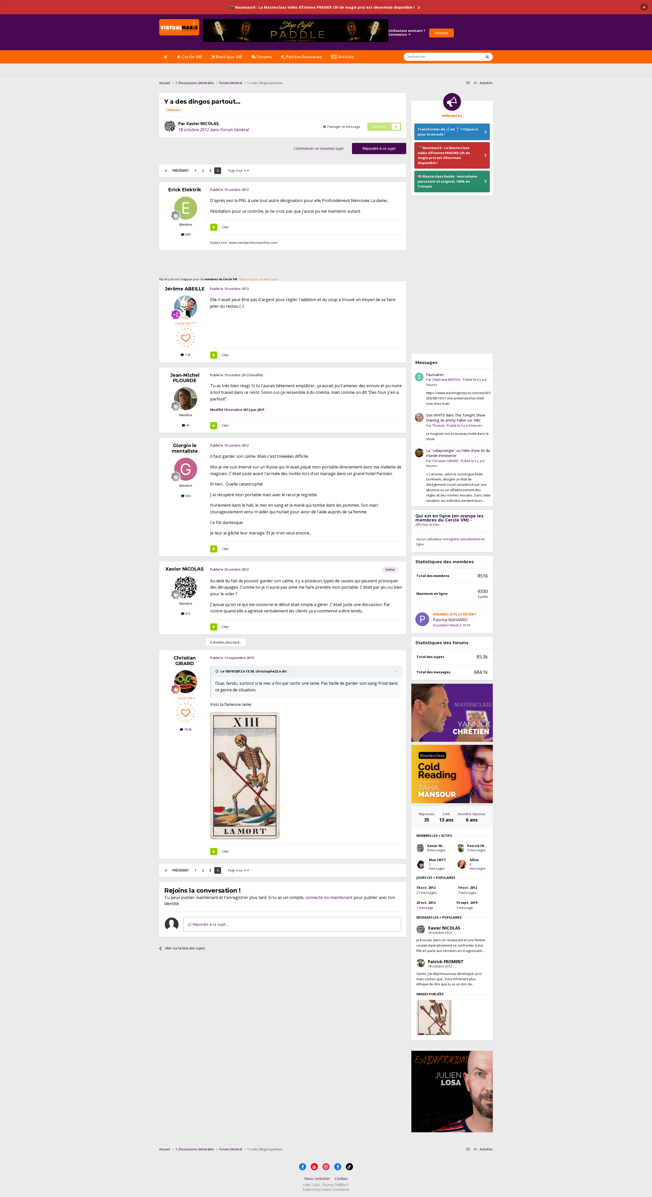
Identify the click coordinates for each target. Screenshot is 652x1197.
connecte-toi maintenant (328, 897)
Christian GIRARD (185, 660)
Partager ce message (343, 126)
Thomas (438, 425)
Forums (264, 57)
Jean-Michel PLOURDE (184, 378)
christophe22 (266, 671)
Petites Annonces (303, 57)
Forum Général (234, 129)
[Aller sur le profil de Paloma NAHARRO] (422, 619)
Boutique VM (228, 57)
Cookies (341, 1178)
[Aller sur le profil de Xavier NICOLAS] (169, 126)
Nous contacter (317, 1178)
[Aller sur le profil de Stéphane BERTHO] (419, 377)
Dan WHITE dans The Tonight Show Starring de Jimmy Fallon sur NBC (455, 418)
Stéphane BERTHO (446, 379)
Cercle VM (191, 57)
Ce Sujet (469, 57)
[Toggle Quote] (217, 671)
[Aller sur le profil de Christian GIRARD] (185, 681)
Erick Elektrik (184, 190)
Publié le (464, 425)
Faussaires (435, 374)
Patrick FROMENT (482, 845)
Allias (474, 859)
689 (187, 234)
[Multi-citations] (213, 227)
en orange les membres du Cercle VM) (449, 518)
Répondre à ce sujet (379, 148)
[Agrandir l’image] (245, 775)
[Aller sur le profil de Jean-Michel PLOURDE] (185, 398)
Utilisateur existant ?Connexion (406, 32)
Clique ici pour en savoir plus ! (259, 279)
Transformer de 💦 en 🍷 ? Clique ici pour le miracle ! (448, 132)
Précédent (180, 170)
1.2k (187, 354)
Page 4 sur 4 (237, 170)
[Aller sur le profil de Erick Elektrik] (185, 208)
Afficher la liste (427, 524)
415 (187, 613)
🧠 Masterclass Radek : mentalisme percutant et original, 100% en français (447, 181)
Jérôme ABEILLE (185, 289)
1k (187, 425)
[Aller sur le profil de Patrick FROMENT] (461, 848)
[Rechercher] (487, 57)
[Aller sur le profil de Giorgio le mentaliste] (185, 469)
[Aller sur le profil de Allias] (462, 864)
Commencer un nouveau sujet (319, 148)
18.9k (187, 729)
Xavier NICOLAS (202, 123)
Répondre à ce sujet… (210, 924)
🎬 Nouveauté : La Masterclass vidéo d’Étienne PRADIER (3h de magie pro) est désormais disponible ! (322, 7)
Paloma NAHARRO (450, 620)
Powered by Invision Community (326, 1189)
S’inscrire (441, 33)
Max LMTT (437, 859)
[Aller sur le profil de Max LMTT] (421, 864)
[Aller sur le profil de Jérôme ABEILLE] (185, 306)
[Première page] (165, 170)
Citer (225, 227)
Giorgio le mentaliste (185, 448)
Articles (345, 57)
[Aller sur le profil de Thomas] (419, 417)
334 (187, 495)
